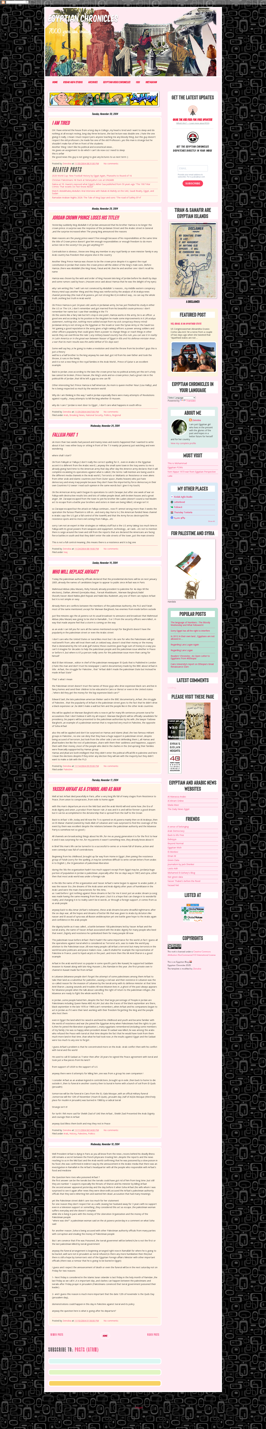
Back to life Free (176, 835)
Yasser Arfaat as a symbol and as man (86, 789)
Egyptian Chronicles (83, 17)
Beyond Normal (175, 843)
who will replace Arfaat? (75, 572)
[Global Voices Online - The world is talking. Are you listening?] (192, 913)
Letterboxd (179, 502)
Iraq (65, 552)
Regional (116, 415)
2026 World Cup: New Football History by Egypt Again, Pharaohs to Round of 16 (92, 175)
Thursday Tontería (183, 512)
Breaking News (77, 415)
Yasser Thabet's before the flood (184, 881)
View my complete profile (183, 443)
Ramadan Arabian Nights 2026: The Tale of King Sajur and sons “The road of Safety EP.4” (96, 197)
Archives (93, 82)
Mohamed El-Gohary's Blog (181, 872)
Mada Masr (173, 804)
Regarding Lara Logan (182, 650)
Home (55, 82)
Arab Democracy (176, 830)
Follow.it (178, 507)
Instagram (151, 82)
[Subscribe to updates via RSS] (192, 110)
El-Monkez (173, 851)
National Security (94, 415)
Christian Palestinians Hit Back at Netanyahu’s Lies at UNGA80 (83, 180)
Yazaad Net (173, 885)
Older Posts (153, 1334)
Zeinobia (196, 420)
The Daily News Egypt (178, 809)
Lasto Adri (173, 868)
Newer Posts (56, 1334)
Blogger (139, 1407)
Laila (170, 475)
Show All (211, 521)
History (73, 1133)
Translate (191, 400)
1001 (138, 82)
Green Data (173, 860)
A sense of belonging (178, 826)
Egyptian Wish (174, 847)
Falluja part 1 (65, 435)
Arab (66, 415)
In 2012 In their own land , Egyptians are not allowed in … (193, 637)
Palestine (68, 769)
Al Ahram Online (176, 800)
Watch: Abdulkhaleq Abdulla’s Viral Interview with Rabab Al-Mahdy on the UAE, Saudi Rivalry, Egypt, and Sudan (103, 192)
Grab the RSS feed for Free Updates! (192, 119)
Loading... (172, 687)
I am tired (60, 123)
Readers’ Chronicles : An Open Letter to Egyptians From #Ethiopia (190, 657)
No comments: (111, 163)
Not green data (175, 876)
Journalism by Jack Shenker (181, 864)
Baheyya (172, 839)
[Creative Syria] (175, 773)
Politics (107, 415)
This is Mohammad (177, 463)
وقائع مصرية (179, 517)
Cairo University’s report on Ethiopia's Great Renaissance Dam (192, 665)
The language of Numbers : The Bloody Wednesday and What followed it (190, 623)
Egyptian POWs (175, 467)
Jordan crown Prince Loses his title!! (85, 218)
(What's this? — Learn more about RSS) (192, 123)
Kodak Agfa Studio (73, 82)
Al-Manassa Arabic (177, 796)
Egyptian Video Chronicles (116, 82)
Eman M (172, 856)
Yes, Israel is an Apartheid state (186, 323)
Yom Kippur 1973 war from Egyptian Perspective (192, 471)
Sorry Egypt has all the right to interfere (190, 630)
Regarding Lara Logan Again (185, 644)
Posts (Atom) (87, 1349)
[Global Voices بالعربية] (192, 921)
